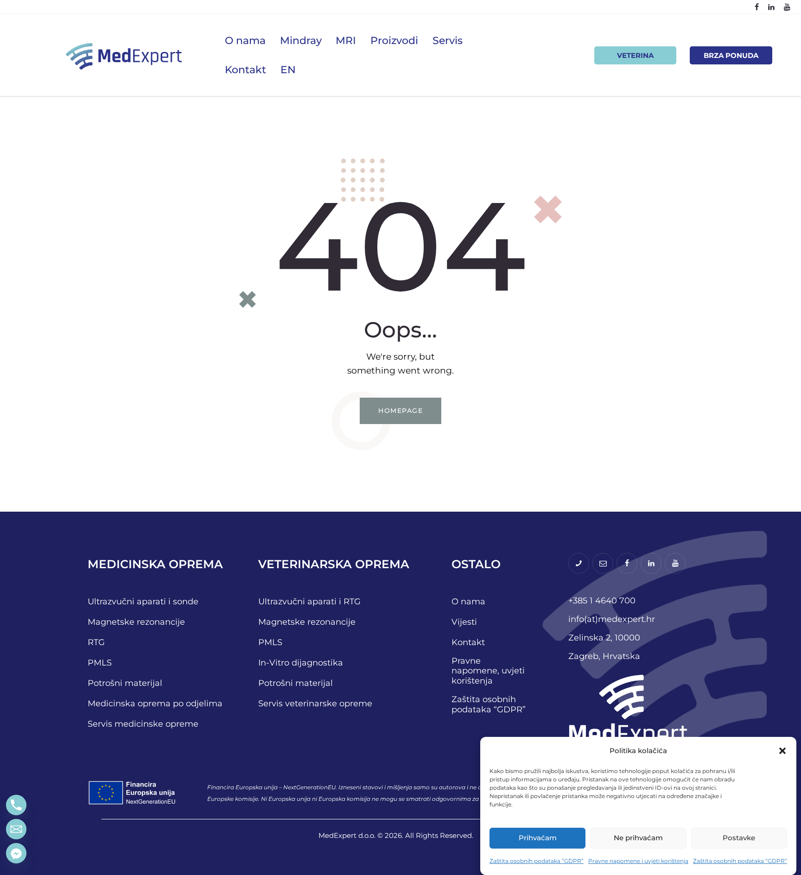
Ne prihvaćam (638, 837)
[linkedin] (771, 7)
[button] (782, 750)
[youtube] (787, 7)
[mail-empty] (602, 563)
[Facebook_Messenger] (16, 853)
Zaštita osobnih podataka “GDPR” (537, 860)
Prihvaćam (538, 837)
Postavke (739, 837)
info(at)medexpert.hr (611, 619)
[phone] (578, 563)
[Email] (16, 829)
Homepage (400, 410)
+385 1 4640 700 (602, 601)
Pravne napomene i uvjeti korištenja (638, 860)
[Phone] (16, 805)
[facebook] (756, 7)
